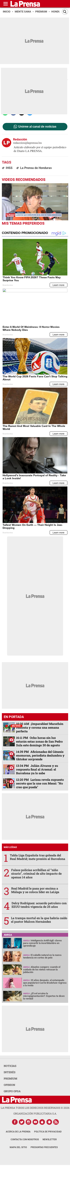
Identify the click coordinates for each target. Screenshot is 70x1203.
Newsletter (50, 1139)
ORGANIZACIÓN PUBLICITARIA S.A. (35, 1113)
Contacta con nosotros (25, 1139)
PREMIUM (10, 1078)
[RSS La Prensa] (56, 1122)
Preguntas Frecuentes (44, 1147)
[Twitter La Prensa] (22, 1122)
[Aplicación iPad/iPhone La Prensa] (42, 1122)
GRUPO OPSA (12, 1091)
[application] (35, 202)
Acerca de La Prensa (18, 1131)
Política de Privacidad (48, 1131)
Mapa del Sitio (18, 1147)
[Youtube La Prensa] (35, 1122)
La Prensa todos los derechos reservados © (35, 1108)
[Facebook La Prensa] (15, 1122)
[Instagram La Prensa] (29, 1122)
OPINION (9, 1085)
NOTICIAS (10, 1066)
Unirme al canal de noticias (37, 126)
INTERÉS (9, 1072)
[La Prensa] (17, 1100)
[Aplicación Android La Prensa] (49, 1122)
